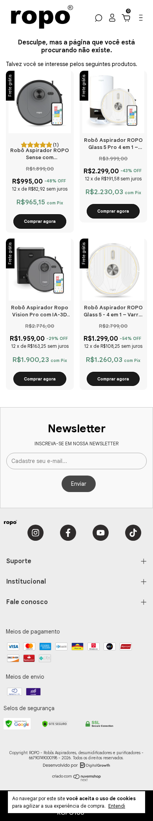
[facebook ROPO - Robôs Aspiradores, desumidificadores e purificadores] (68, 533)
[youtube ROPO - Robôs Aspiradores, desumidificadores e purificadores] (101, 533)
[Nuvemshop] (76, 779)
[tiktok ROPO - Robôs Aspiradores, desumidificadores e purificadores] (133, 533)
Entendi (116, 806)
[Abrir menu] (140, 19)
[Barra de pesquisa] (98, 19)
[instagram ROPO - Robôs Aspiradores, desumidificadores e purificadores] (35, 533)
